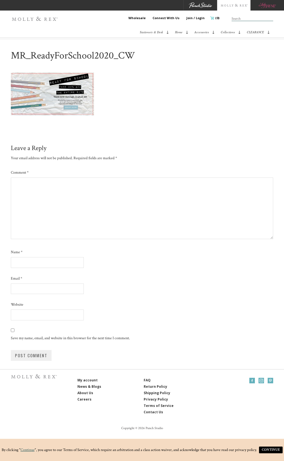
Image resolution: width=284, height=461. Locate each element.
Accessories (201, 32)
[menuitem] (137, 18)
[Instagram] (261, 380)
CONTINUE (271, 449)
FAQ (147, 380)
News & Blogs (89, 386)
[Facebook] (252, 380)
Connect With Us (166, 18)
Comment (20, 172)
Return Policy (155, 386)
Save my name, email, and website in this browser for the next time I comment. (70, 338)
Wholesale (137, 18)
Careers (84, 399)
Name (16, 252)
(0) (217, 18)
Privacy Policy (156, 399)
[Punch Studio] (200, 5)
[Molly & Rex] (36, 19)
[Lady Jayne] (267, 5)
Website (17, 304)
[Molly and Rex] (233, 5)
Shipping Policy (157, 393)
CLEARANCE (255, 32)
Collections (228, 32)
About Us (85, 393)
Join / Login (195, 18)
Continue (28, 449)
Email (16, 278)
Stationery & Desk (151, 32)
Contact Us (153, 412)
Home (178, 32)
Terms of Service (159, 405)
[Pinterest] (270, 380)
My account (87, 380)
